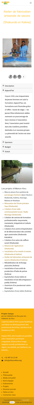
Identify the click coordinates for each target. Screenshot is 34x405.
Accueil (5, 372)
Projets (6, 386)
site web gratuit (27, 402)
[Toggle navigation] (31, 3)
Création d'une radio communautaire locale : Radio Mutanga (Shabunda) (16, 212)
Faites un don (8, 392)
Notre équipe (8, 380)
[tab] (17, 86)
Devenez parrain (9, 389)
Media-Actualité (9, 378)
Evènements (8, 383)
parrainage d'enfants (12, 195)
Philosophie (7, 375)
